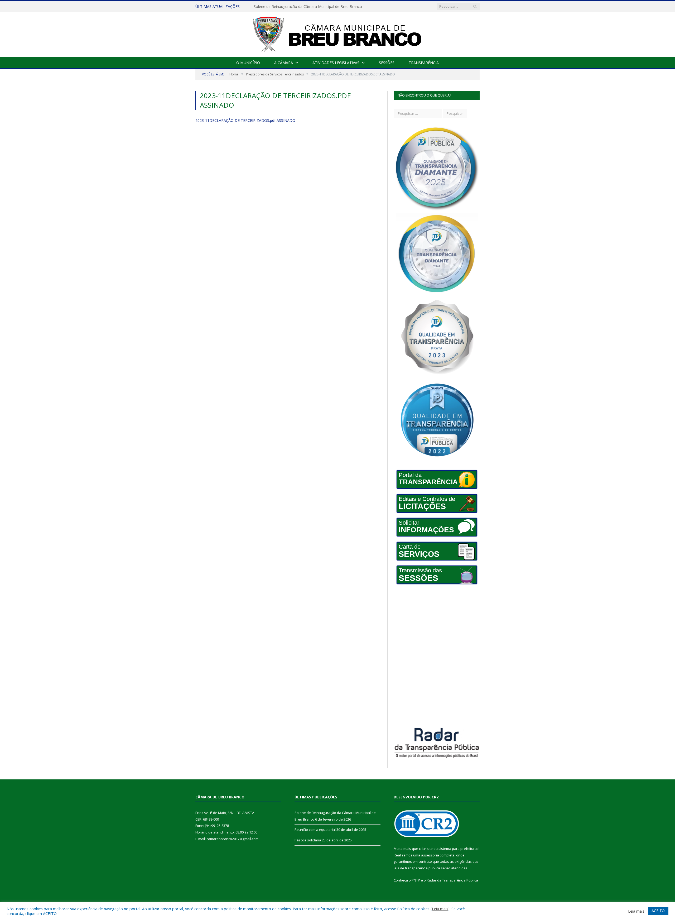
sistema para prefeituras (458, 848)
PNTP (416, 880)
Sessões (386, 62)
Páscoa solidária (308, 840)
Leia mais (440, 908)
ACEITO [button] (658, 910)
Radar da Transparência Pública (452, 880)
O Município (248, 62)
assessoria (430, 855)
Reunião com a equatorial (276, 6)
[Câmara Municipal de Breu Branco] (337, 33)
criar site (426, 848)
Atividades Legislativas (335, 62)
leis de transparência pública (417, 868)
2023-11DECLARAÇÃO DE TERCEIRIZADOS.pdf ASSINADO (245, 120)
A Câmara (283, 62)
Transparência (424, 62)
